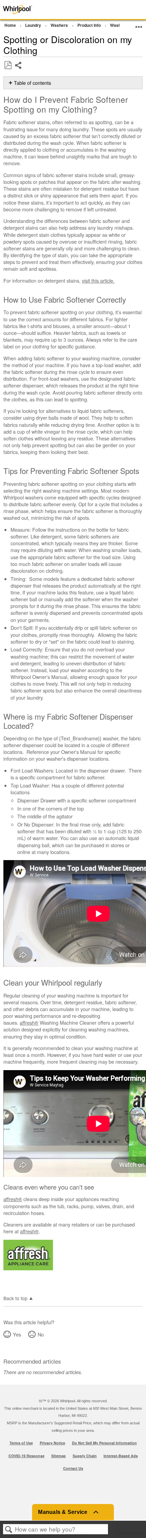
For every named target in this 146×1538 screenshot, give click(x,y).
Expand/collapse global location (139, 24)
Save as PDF (8, 65)
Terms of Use (21, 1442)
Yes (17, 1334)
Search (9, 1529)
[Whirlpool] (29, 9)
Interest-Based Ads (121, 1455)
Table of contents (32, 82)
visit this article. (98, 280)
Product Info (89, 25)
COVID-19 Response (26, 1455)
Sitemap (58, 1455)
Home (10, 25)
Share (18, 70)
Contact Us (73, 1468)
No (40, 1334)
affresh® (29, 1022)
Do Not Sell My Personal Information (104, 1442)
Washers (60, 25)
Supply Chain (85, 1455)
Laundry (33, 25)
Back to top (15, 1298)
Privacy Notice (52, 1442)
